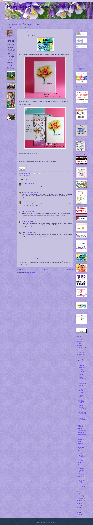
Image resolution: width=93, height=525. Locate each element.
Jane (9, 36)
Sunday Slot (81, 365)
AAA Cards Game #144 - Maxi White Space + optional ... (81, 458)
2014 (78, 512)
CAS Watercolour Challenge (45, 35)
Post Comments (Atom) (29, 272)
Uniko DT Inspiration (81, 467)
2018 (78, 503)
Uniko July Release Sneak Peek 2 (82, 409)
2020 (78, 343)
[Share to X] (36, 173)
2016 (78, 507)
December (81, 347)
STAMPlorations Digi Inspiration (82, 382)
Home (9, 20)
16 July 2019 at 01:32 (31, 221)
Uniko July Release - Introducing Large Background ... (82, 395)
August (80, 356)
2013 (78, 514)
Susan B (24, 232)
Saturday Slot (81, 462)
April (80, 493)
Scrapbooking (31, 24)
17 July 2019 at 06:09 (31, 232)
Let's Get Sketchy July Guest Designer (81, 480)
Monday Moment (82, 363)
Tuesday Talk (81, 360)
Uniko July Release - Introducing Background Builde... (81, 403)
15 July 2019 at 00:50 (33, 192)
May (80, 491)
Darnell (23, 221)
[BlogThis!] (35, 173)
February (81, 498)
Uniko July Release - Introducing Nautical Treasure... (81, 388)
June (80, 489)
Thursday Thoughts (81, 426)
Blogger (54, 522)
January (81, 500)
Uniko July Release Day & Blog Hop (82, 371)
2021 (78, 341)
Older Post (69, 269)
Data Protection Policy (19, 20)
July (80, 359)
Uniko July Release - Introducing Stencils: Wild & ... (82, 377)
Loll (23, 211)
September (81, 354)
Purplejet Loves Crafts (38, 6)
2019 (78, 345)
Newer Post (21, 269)
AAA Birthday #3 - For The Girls (82, 485)
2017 (78, 505)
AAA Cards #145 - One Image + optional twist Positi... (82, 414)
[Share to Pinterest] (39, 173)
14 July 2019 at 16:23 (29, 183)
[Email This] (34, 173)
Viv (22, 183)
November (81, 350)
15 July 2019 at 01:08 (31, 202)
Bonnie (23, 202)
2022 (78, 339)
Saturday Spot (81, 367)
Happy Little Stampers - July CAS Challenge (81, 472)
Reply (23, 187)
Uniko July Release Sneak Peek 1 (82, 419)
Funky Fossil (22, 24)
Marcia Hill (24, 192)
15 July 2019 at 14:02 (29, 211)
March (80, 496)
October (81, 352)
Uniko (38, 24)
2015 (78, 510)
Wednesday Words (81, 448)
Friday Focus (81, 423)
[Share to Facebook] (37, 173)
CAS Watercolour (26, 175)
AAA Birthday (13, 24)
